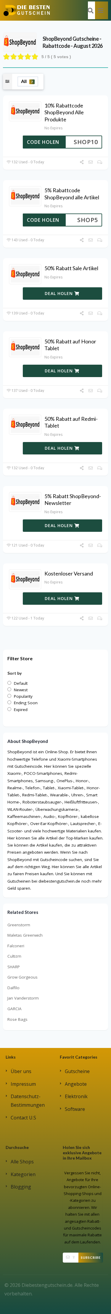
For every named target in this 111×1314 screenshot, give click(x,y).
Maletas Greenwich (25, 935)
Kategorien (23, 1174)
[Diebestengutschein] (26, 10)
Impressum (23, 1084)
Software (75, 1109)
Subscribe (91, 1257)
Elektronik (76, 1096)
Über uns (21, 1071)
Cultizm (14, 956)
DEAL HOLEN (59, 293)
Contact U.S (23, 1117)
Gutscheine (77, 1071)
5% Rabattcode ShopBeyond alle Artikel (71, 193)
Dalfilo (13, 987)
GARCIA (14, 1008)
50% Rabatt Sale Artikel (71, 268)
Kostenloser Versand (68, 573)
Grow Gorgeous (22, 977)
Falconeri (15, 945)
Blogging (21, 1186)
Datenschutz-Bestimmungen (28, 1100)
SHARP (13, 966)
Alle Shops (22, 1161)
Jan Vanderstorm (23, 998)
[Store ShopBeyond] (20, 42)
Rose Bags (17, 1019)
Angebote (76, 1084)
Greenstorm (18, 924)
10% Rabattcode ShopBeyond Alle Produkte (64, 112)
